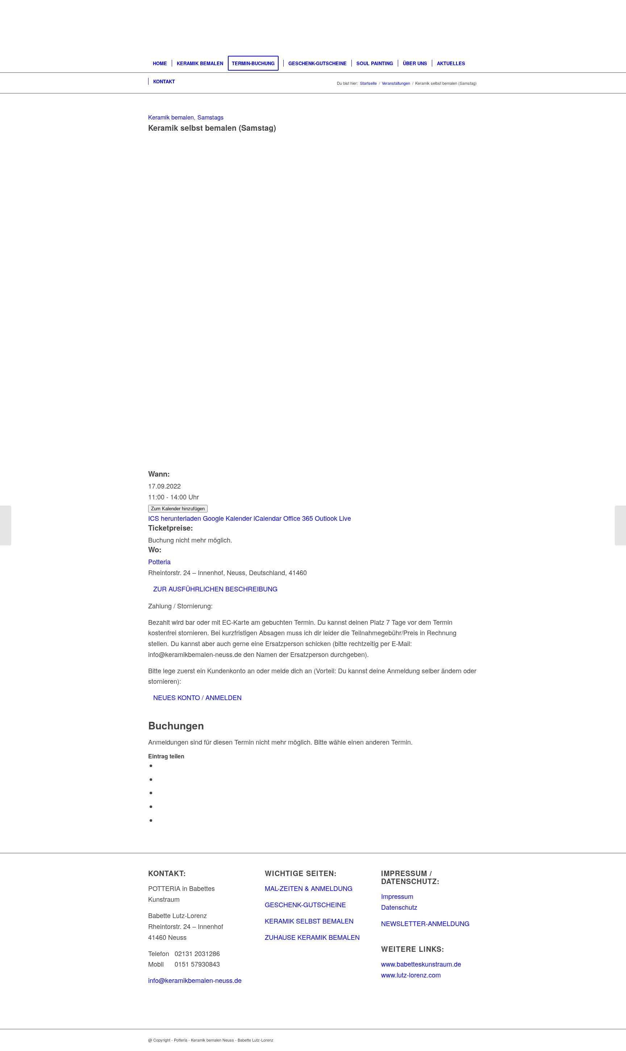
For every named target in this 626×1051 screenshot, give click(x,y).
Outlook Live (333, 518)
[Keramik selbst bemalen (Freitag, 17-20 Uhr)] (5, 525)
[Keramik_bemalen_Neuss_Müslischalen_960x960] (313, 280)
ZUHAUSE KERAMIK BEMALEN (312, 937)
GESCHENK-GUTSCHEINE (305, 904)
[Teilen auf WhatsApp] (159, 792)
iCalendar (267, 518)
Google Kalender (227, 518)
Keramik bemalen (171, 117)
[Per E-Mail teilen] (159, 820)
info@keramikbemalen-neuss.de (195, 980)
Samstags (210, 117)
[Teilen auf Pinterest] (159, 806)
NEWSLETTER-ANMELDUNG (425, 923)
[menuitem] (160, 63)
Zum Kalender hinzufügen (178, 508)
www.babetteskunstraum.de (421, 963)
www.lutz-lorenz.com (411, 974)
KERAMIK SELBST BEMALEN (309, 920)
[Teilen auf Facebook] (159, 765)
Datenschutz (399, 907)
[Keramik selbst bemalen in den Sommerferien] (620, 525)
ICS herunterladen (174, 518)
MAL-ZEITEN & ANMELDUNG (308, 888)
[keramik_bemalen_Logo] (207, 27)
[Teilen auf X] (159, 779)
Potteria (159, 561)
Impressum (397, 896)
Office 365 (298, 518)
